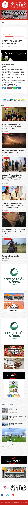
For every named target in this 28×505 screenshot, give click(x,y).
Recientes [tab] (4, 404)
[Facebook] (2, 495)
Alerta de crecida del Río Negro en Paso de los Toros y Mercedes (13, 152)
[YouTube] (13, 495)
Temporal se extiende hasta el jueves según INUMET (13, 178)
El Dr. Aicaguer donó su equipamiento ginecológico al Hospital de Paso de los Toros (13, 254)
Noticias (7, 107)
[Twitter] (7, 495)
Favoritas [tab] (12, 404)
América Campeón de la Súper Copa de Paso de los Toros (13, 202)
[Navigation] (3, 22)
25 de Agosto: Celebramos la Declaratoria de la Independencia (12, 126)
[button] (4, 435)
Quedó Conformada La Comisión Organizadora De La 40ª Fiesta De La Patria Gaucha (13, 228)
